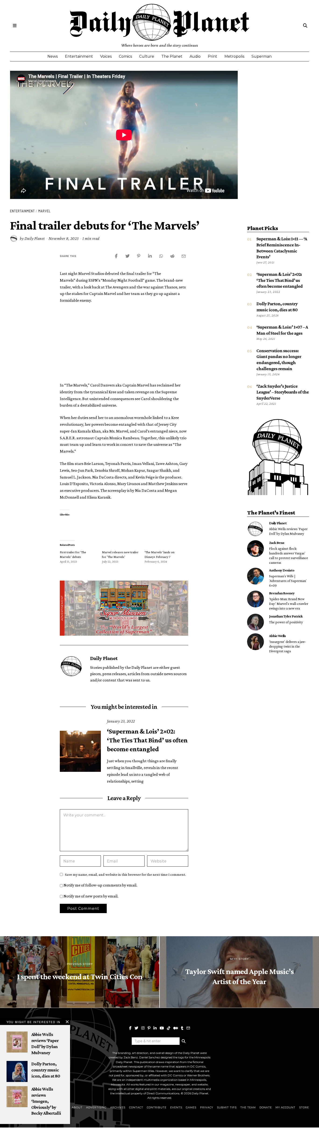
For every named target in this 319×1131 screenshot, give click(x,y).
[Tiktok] (168, 1028)
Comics (125, 56)
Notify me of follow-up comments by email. (100, 885)
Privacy (206, 1107)
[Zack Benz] (255, 548)
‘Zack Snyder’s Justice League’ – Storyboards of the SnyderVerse (282, 392)
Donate (265, 1107)
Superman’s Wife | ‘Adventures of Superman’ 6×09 (288, 580)
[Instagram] (143, 1028)
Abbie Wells (277, 636)
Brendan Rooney (281, 593)
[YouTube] (162, 1028)
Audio (195, 56)
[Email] (188, 1028)
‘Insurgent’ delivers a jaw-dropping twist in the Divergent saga (287, 646)
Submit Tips (227, 1107)
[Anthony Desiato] (255, 576)
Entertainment (79, 56)
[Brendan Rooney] (255, 599)
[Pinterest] (149, 1028)
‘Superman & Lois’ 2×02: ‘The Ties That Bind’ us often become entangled (147, 740)
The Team (248, 1107)
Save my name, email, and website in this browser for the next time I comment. (125, 874)
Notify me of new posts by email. (91, 896)
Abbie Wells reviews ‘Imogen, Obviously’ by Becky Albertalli (46, 1101)
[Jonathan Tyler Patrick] (255, 622)
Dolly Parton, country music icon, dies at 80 (45, 1069)
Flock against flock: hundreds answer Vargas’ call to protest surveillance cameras (288, 555)
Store (304, 1107)
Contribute (157, 1107)
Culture (146, 56)
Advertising (96, 1107)
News (52, 56)
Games (191, 1107)
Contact (136, 1107)
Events (176, 1107)
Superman (262, 56)
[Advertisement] (124, 342)
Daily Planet (35, 238)
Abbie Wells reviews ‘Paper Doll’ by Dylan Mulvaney (288, 531)
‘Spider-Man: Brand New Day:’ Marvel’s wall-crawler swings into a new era (288, 603)
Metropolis (234, 56)
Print (212, 56)
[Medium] (175, 1028)
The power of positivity (286, 622)
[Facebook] (130, 1028)
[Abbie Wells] (255, 641)
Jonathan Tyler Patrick (286, 616)
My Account (285, 1107)
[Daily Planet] (255, 529)
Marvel (44, 211)
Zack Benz (276, 542)
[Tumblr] (182, 1028)
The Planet (171, 56)
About (77, 1107)
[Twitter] (136, 1028)
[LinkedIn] (155, 1028)
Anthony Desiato (281, 570)
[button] (184, 1041)
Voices (106, 56)
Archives (117, 1107)
